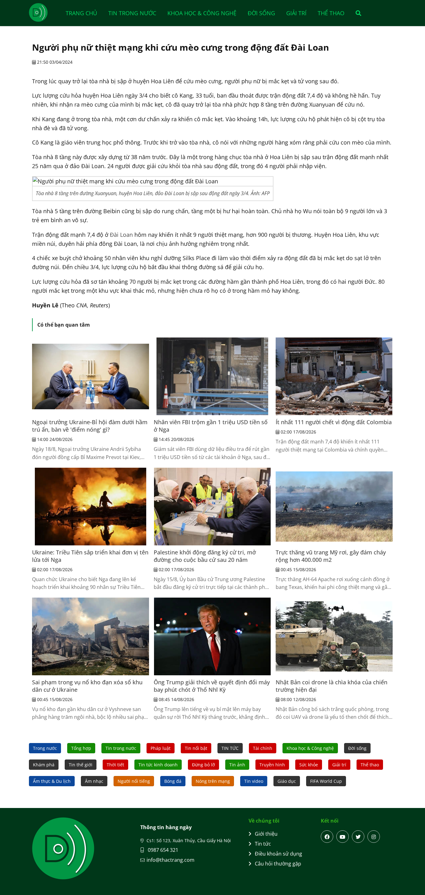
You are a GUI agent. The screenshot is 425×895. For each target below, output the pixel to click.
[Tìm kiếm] (356, 13)
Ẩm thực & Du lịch (52, 781)
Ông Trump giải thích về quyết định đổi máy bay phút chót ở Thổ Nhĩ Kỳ (212, 685)
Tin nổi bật (196, 748)
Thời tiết (115, 765)
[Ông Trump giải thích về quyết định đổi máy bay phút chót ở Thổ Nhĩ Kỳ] (212, 636)
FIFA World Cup (326, 781)
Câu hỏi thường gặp (278, 863)
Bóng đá (172, 781)
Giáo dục (287, 781)
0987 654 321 (162, 850)
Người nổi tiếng (134, 781)
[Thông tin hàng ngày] (44, 12)
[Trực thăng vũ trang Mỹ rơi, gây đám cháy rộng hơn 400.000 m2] (334, 506)
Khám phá (43, 765)
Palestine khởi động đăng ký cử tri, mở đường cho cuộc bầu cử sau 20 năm (205, 555)
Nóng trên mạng (213, 781)
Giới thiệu (266, 833)
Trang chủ (81, 13)
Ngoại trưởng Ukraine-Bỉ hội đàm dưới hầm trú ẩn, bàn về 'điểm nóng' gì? (89, 425)
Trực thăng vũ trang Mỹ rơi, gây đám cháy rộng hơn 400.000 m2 (331, 555)
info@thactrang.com (170, 859)
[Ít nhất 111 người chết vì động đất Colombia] (334, 376)
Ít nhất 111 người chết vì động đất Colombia (334, 422)
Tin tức (263, 843)
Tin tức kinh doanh (158, 765)
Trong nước (45, 748)
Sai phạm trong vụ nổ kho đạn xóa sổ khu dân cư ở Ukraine (87, 685)
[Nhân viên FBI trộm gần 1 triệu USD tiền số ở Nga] (212, 376)
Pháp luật (160, 748)
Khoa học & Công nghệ (201, 13)
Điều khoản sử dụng (278, 853)
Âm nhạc (94, 781)
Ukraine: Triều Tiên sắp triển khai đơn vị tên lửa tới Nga (90, 555)
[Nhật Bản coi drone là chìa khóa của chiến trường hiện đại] (334, 636)
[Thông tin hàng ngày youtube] (342, 836)
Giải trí (296, 13)
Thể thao (331, 13)
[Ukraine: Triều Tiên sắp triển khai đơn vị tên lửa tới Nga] (90, 506)
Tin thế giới (80, 765)
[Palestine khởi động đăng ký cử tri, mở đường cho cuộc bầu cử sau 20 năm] (212, 506)
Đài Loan (121, 234)
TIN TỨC (230, 748)
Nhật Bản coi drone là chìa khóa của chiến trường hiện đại (331, 685)
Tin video (253, 781)
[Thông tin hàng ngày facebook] (327, 836)
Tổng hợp (81, 748)
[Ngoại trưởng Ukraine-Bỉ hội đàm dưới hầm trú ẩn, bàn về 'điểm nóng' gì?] (90, 376)
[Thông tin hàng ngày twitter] (358, 836)
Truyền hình (272, 765)
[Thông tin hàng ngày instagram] (373, 836)
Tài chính (262, 748)
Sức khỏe (308, 765)
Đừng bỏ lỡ (203, 765)
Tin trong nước (132, 13)
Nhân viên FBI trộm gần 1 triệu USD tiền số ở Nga (211, 425)
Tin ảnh (237, 765)
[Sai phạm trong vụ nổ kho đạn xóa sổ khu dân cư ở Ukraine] (90, 636)
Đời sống (261, 13)
